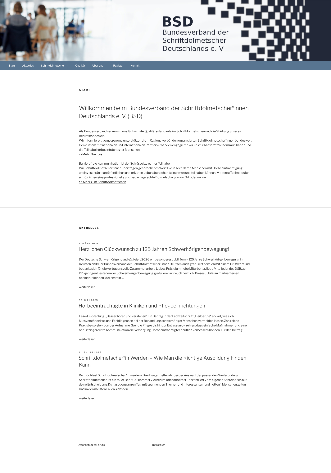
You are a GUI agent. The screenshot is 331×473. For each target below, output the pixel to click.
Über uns (97, 65)
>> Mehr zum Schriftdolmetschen (102, 182)
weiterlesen (87, 287)
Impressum (159, 444)
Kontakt (135, 65)
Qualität (80, 65)
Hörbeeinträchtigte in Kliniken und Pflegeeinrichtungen (142, 306)
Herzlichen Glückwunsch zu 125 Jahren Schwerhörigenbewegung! (154, 249)
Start (12, 65)
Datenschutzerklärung (91, 444)
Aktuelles (28, 65)
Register (118, 65)
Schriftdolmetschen (53, 65)
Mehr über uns (92, 154)
